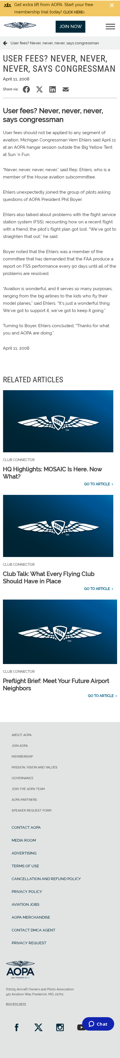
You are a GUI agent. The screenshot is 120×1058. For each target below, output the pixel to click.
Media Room (24, 840)
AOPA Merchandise (31, 917)
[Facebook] (16, 1028)
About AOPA (21, 735)
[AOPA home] (20, 27)
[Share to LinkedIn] (52, 89)
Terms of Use (25, 866)
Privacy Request (29, 943)
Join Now (70, 26)
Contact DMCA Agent (33, 930)
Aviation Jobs (25, 904)
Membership (22, 757)
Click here (73, 12)
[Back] (6, 42)
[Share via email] (65, 89)
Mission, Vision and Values (34, 767)
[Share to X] (39, 89)
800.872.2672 (16, 1004)
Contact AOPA (26, 827)
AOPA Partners (24, 800)
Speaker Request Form (32, 810)
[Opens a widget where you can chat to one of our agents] (98, 1024)
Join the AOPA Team (28, 789)
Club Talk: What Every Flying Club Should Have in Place (48, 577)
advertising (24, 853)
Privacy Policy (27, 891)
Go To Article (97, 484)
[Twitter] (38, 1028)
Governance (22, 778)
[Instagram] (60, 1028)
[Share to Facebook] (26, 89)
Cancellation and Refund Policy (46, 879)
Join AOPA (20, 746)
